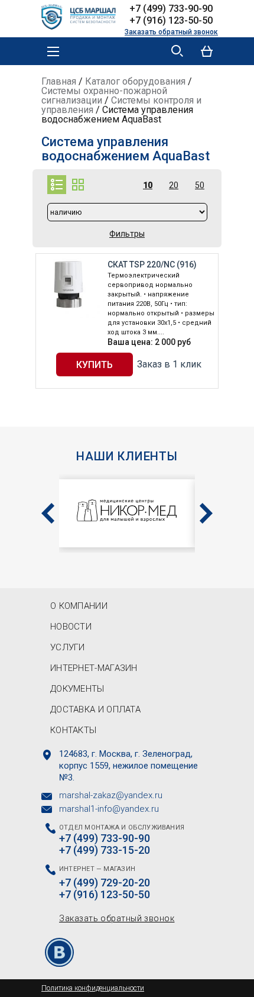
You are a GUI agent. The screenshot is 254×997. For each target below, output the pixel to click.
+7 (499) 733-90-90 (171, 8)
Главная (58, 81)
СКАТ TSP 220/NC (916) (152, 264)
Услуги (67, 647)
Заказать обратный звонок (171, 32)
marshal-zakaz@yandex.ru (110, 795)
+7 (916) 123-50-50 (171, 20)
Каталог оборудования (135, 81)
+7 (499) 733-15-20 (104, 850)
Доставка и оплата (95, 709)
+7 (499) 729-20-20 (104, 883)
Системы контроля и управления (121, 105)
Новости (71, 626)
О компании (79, 606)
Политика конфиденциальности (92, 988)
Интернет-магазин (94, 668)
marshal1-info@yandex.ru (109, 809)
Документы (77, 688)
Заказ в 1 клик (169, 364)
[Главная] (82, 15)
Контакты (73, 730)
